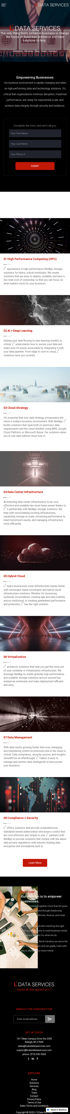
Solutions (34, 1083)
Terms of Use (34, 1102)
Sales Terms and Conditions (34, 1106)
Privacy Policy (34, 1099)
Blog (34, 1089)
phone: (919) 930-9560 (34, 1054)
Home (34, 1079)
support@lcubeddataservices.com (34, 1050)
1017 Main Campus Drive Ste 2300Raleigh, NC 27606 (34, 1040)
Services (34, 1086)
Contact (34, 1096)
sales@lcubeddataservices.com (34, 1046)
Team (34, 1092)
